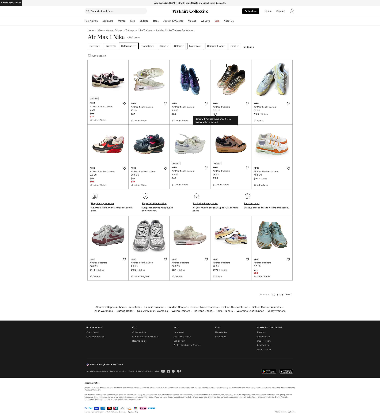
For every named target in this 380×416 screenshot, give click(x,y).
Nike (100, 30)
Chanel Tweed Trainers (204, 307)
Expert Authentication (154, 203)
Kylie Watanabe (103, 311)
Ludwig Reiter (125, 311)
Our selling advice (182, 336)
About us (261, 332)
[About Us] (236, 21)
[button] (292, 11)
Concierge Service (95, 336)
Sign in (268, 11)
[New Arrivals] (100, 21)
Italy (136, 412)
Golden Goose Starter (235, 307)
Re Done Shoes (203, 311)
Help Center (221, 332)
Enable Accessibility (11, 2)
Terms (131, 371)
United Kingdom (98, 412)
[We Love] (212, 21)
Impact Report (264, 340)
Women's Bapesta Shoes (110, 307)
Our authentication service (145, 336)
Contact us (220, 336)
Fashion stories (264, 349)
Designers (107, 21)
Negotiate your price (102, 203)
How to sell (179, 332)
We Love (205, 21)
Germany (122, 412)
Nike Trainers (145, 30)
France (87, 412)
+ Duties (263, 114)
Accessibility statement (97, 371)
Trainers (129, 30)
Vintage (192, 21)
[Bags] (161, 21)
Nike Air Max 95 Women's (152, 311)
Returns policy (139, 340)
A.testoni (134, 307)
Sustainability (263, 336)
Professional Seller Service (187, 345)
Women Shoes (114, 30)
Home (91, 30)
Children (144, 21)
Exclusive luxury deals (205, 203)
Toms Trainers (224, 311)
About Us (229, 21)
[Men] (137, 21)
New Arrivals (91, 21)
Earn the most (251, 203)
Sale (217, 21)
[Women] (128, 21)
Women (122, 21)
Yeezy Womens (277, 311)
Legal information (118, 371)
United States (112, 412)
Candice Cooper (177, 307)
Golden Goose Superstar (266, 307)
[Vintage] (198, 21)
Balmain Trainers (154, 307)
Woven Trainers (181, 311)
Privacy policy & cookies (147, 371)
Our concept (92, 332)
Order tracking (139, 332)
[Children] (151, 21)
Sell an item (250, 11)
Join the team (263, 345)
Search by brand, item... (102, 11)
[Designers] (115, 21)
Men (132, 21)
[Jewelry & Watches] (186, 21)
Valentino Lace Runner (250, 311)
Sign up (280, 11)
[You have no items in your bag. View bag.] (292, 11)
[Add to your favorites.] (124, 103)
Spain (130, 412)
